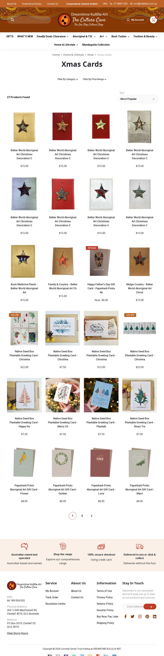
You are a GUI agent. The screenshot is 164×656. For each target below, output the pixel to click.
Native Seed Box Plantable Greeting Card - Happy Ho (24, 422)
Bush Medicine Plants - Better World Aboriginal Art (24, 288)
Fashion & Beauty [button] (144, 36)
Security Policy (105, 610)
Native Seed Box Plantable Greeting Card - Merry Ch (63, 422)
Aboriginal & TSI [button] (83, 36)
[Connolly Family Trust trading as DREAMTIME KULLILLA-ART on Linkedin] (154, 616)
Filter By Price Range (93, 79)
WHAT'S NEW (25, 36)
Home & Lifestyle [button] (64, 44)
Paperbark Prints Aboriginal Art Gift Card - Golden (62, 489)
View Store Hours (17, 633)
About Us (11, 4)
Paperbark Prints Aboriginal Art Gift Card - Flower (24, 489)
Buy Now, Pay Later (107, 616)
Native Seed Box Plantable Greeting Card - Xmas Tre (139, 422)
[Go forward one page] (91, 516)
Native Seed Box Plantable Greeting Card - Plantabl (101, 422)
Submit (150, 606)
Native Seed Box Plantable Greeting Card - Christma (24, 355)
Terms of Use (104, 590)
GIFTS (9, 36)
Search (12, 19)
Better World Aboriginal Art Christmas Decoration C (24, 154)
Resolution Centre (55, 603)
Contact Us (52, 4)
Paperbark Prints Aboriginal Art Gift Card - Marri (139, 489)
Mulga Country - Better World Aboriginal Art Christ (139, 288)
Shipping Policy (105, 622)
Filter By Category (66, 79)
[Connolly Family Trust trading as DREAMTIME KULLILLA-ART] (82, 19)
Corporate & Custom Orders (82, 3)
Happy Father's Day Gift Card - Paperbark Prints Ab (101, 288)
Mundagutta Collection (96, 44)
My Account (137, 20)
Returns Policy (105, 603)
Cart (153, 19)
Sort (122, 92)
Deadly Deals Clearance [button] (51, 36)
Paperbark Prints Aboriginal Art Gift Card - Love (101, 489)
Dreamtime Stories (31, 4)
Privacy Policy (105, 597)
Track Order (51, 597)
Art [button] (102, 36)
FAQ (105, 3)
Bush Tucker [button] (119, 36)
